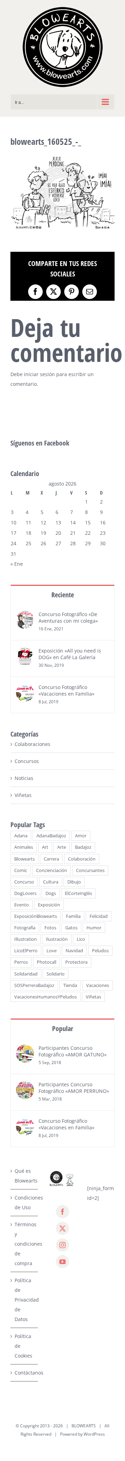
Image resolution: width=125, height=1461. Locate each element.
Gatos (71, 928)
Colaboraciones (32, 744)
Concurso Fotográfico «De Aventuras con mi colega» (68, 617)
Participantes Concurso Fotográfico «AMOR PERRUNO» (74, 1087)
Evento (21, 905)
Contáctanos (24, 1372)
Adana (20, 836)
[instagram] (62, 1245)
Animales (23, 847)
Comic (20, 870)
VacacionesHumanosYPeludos (45, 997)
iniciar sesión (40, 374)
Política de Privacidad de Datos (24, 1299)
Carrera (51, 859)
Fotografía (24, 928)
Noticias (24, 778)
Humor (93, 928)
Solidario (56, 974)
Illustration (25, 939)
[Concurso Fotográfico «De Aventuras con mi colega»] (25, 615)
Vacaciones (97, 985)
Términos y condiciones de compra (24, 1244)
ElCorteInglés (78, 893)
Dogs (50, 893)
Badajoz (83, 847)
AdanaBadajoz (51, 836)
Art (45, 847)
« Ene (16, 564)
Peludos (100, 951)
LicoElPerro (26, 951)
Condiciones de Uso (24, 1202)
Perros (21, 962)
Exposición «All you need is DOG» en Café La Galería (70, 654)
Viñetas (23, 795)
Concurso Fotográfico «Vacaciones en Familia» (66, 690)
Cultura (50, 882)
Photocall (46, 962)
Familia (73, 916)
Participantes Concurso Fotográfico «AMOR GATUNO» (73, 1051)
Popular (62, 1028)
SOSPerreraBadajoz (34, 985)
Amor (80, 836)
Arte (61, 847)
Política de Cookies (23, 1346)
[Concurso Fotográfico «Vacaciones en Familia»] (25, 688)
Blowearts (24, 859)
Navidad (74, 951)
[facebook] (62, 1211)
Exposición (49, 905)
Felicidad (99, 916)
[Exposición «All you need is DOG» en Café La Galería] (25, 652)
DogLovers (25, 893)
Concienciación (51, 870)
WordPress (94, 1434)
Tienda (70, 985)
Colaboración (81, 859)
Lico (81, 939)
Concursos (27, 761)
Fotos (50, 928)
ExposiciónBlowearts (35, 916)
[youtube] (62, 1261)
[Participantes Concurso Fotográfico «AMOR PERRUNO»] (25, 1085)
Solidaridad (26, 974)
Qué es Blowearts (24, 1176)
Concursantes (90, 870)
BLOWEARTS (84, 1426)
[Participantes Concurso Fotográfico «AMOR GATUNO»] (25, 1049)
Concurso (24, 882)
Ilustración (57, 939)
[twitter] (62, 1228)
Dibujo (74, 882)
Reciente (62, 594)
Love (52, 951)
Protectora (76, 962)
